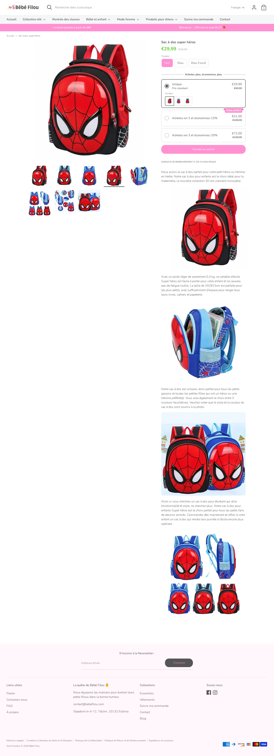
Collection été (32, 19)
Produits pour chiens (160, 19)
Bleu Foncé (198, 63)
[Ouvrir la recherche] (49, 7)
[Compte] (254, 7)
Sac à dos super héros (29, 35)
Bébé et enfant (96, 19)
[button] (203, 86)
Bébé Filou (34, 745)
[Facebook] (209, 692)
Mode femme (126, 19)
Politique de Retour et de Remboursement (125, 740)
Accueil (11, 19)
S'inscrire (179, 663)
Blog (143, 718)
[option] (72, 27)
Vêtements (147, 700)
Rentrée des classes (66, 19)
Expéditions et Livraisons (161, 740)
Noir (167, 63)
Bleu (180, 63)
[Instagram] (215, 692)
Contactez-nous (17, 700)
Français (236, 7)
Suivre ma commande (198, 19)
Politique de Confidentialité (88, 740)
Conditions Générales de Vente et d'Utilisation (49, 740)
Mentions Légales (15, 740)
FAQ (9, 706)
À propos (13, 712)
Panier (11, 693)
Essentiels (147, 693)
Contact (225, 19)
